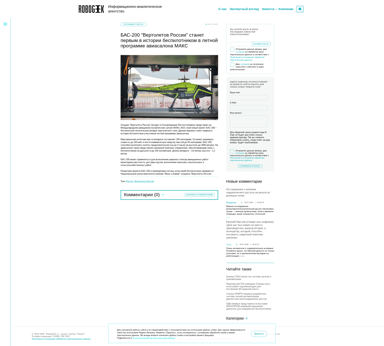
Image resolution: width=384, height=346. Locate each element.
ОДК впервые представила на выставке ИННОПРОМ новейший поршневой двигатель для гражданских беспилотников (248, 306)
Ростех (129, 181)
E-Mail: (233, 103)
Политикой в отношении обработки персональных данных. (247, 159)
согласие (240, 52)
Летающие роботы (134, 24)
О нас (222, 9)
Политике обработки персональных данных (153, 338)
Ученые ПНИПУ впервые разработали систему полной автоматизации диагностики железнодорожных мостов (246, 296)
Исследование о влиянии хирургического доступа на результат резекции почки (248, 192)
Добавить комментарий (199, 195)
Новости (268, 9)
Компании (286, 9)
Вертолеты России (144, 181)
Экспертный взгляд (244, 9)
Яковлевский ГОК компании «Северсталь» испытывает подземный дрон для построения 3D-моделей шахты (248, 286)
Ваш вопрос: (236, 113)
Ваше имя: (235, 92)
